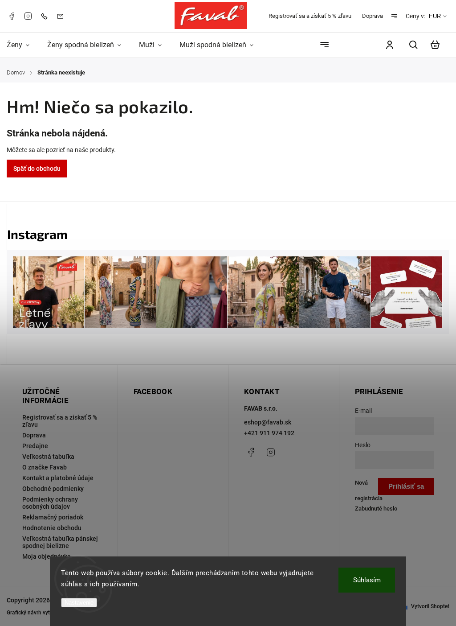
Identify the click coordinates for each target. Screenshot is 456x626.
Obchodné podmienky (53, 488)
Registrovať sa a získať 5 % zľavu (310, 15)
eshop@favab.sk (267, 422)
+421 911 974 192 (269, 433)
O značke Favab (44, 467)
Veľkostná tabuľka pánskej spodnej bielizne (60, 542)
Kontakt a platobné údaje (58, 478)
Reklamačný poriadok (52, 517)
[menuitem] (22, 45)
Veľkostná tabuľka (48, 456)
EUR (435, 16)
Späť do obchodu (37, 168)
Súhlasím (367, 580)
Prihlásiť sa (406, 486)
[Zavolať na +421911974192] (46, 16)
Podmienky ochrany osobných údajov (50, 503)
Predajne (35, 445)
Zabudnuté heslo (376, 508)
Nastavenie (79, 602)
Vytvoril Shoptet (430, 606)
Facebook (11, 16)
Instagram (28, 16)
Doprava (372, 15)
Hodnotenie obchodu (51, 527)
